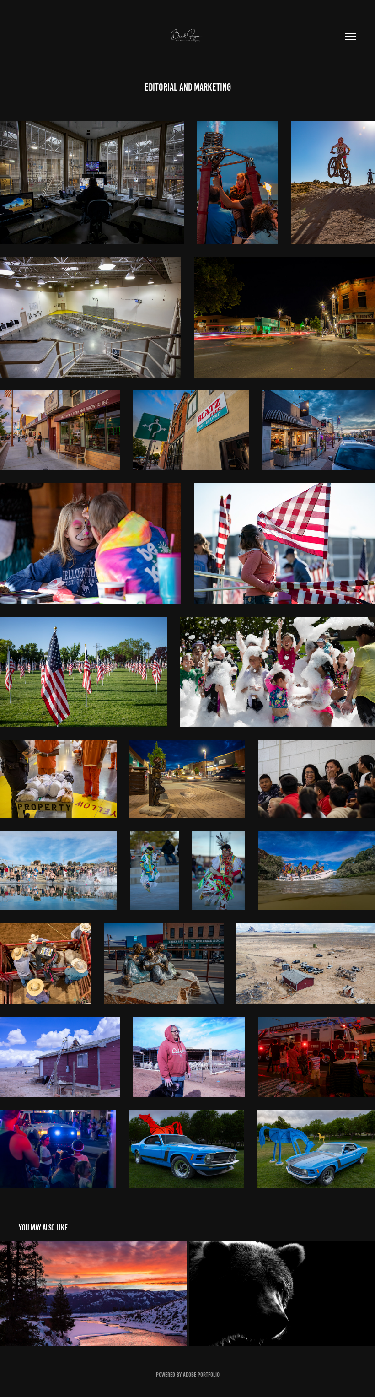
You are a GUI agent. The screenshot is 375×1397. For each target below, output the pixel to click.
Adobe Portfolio (201, 1374)
